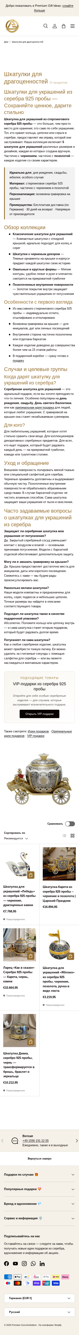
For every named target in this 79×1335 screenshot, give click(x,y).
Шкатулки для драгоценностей (27, 42)
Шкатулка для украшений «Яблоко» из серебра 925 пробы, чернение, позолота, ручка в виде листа (59, 979)
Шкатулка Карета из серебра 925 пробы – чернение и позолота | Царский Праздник (59, 893)
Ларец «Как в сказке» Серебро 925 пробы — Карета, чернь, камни (18, 974)
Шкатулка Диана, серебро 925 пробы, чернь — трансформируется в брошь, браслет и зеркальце (18, 1065)
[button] (63, 26)
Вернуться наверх (39, 1158)
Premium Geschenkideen (24, 1325)
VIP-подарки (35, 735)
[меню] (72, 26)
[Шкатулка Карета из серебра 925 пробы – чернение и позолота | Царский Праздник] (59, 864)
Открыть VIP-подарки (40, 713)
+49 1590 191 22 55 (35, 1140)
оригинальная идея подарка (34, 407)
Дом (6, 42)
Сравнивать (55, 823)
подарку (18, 360)
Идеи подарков (38, 731)
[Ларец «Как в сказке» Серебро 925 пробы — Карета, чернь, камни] (19, 944)
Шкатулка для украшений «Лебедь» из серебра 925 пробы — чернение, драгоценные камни (19, 896)
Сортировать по (14, 832)
